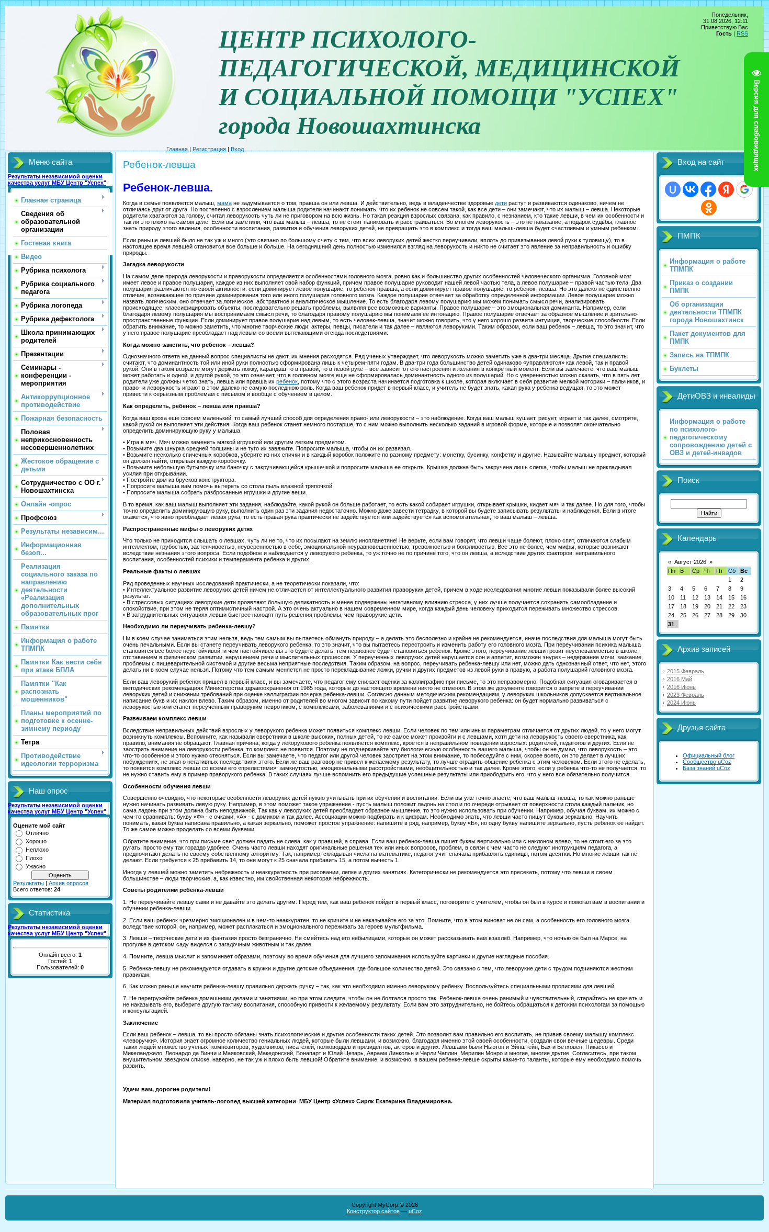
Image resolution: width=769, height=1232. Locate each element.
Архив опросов (68, 883)
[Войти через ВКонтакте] (690, 189)
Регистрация (209, 149)
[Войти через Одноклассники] (709, 208)
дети (501, 203)
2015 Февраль (685, 671)
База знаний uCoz (706, 768)
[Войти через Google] (744, 189)
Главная (177, 149)
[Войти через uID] (673, 189)
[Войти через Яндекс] (726, 189)
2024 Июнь (681, 702)
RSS (742, 33)
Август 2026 (690, 562)
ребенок (287, 381)
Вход (237, 149)
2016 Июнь (681, 687)
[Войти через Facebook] (708, 189)
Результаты (28, 883)
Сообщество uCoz (707, 762)
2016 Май (679, 679)
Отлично (37, 833)
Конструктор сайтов (373, 1211)
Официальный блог (708, 755)
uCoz (415, 1211)
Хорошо (36, 841)
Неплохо (37, 849)
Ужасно (36, 866)
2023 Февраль (685, 695)
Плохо (34, 858)
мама (224, 203)
